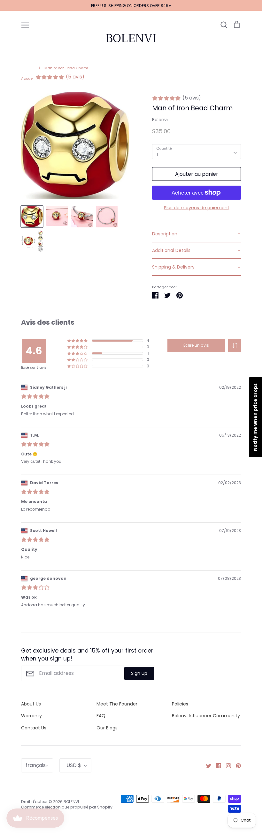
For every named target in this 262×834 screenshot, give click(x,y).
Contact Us (33, 728)
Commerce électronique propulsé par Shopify (66, 807)
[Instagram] (226, 765)
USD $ (73, 765)
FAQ (100, 715)
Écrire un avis (196, 345)
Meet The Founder (116, 704)
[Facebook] (216, 765)
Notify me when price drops (255, 417)
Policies (180, 704)
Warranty (31, 715)
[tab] (196, 234)
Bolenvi (160, 119)
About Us (31, 704)
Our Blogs (107, 728)
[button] (234, 345)
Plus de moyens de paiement (196, 207)
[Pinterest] (236, 765)
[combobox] (196, 151)
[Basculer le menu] (25, 24)
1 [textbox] (157, 154)
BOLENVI (131, 38)
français (36, 765)
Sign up (139, 673)
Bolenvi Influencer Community (206, 715)
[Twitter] (206, 765)
